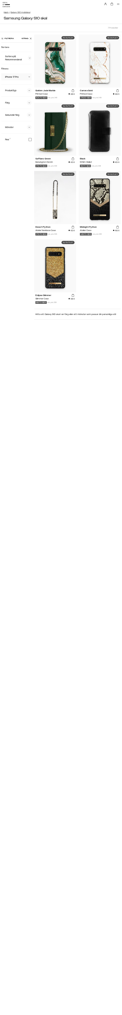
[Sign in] (105, 4)
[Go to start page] (6, 4)
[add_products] (73, 91)
